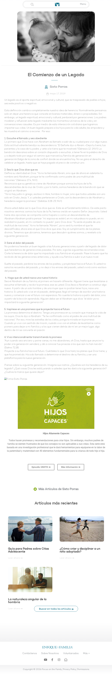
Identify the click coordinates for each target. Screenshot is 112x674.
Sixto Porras (58, 87)
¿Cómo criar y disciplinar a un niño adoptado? (80, 550)
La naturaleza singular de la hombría (27, 601)
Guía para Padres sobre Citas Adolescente (28, 550)
